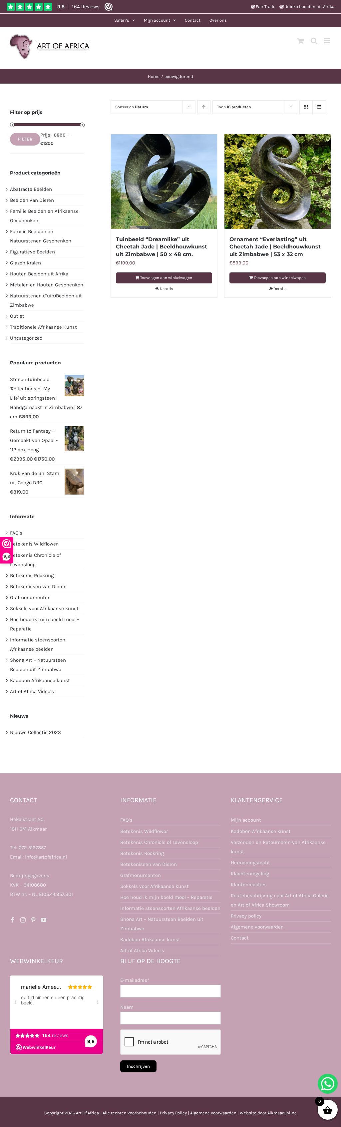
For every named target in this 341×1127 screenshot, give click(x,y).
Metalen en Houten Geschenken (46, 285)
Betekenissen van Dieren (38, 586)
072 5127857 (32, 848)
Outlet (17, 316)
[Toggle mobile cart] (300, 40)
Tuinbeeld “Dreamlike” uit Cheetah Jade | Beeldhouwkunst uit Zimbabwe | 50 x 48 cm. (161, 246)
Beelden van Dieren (32, 200)
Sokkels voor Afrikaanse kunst (44, 608)
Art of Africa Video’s (32, 691)
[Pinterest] (33, 920)
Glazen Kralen (25, 263)
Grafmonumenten (30, 597)
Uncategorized (26, 338)
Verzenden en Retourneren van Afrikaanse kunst (278, 847)
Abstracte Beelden (31, 189)
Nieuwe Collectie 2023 (35, 732)
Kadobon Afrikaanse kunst (40, 680)
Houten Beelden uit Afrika (39, 274)
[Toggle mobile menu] (327, 40)
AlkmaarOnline (282, 1112)
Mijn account (246, 820)
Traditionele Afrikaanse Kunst (43, 327)
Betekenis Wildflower (34, 544)
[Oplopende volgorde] (203, 107)
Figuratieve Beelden (32, 252)
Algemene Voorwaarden (213, 1112)
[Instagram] (23, 920)
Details (166, 288)
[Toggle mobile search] (314, 40)
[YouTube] (43, 920)
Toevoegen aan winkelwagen (166, 277)
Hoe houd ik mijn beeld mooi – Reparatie (166, 897)
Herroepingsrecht (250, 863)
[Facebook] (12, 920)
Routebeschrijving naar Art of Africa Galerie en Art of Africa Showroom (280, 900)
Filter (25, 139)
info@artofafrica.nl (46, 857)
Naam (127, 1007)
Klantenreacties (249, 885)
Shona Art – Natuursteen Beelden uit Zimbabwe (161, 924)
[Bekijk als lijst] (319, 107)
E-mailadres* (134, 980)
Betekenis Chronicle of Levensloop (159, 842)
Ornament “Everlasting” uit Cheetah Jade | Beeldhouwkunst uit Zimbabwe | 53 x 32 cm (275, 246)
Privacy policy (246, 916)
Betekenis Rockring (32, 575)
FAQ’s (16, 533)
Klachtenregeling (250, 874)
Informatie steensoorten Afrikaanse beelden (170, 908)
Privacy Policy (173, 1112)
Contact (240, 938)
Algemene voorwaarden (257, 927)
